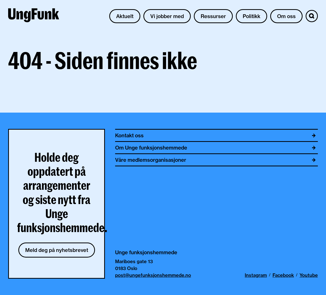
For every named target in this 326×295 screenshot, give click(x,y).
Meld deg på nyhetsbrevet (56, 250)
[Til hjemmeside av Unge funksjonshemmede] (33, 16)
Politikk (251, 16)
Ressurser (213, 16)
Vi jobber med (167, 16)
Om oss (286, 16)
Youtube (309, 275)
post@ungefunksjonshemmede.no (153, 275)
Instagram (256, 275)
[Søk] (312, 16)
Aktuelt (124, 16)
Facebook (283, 275)
